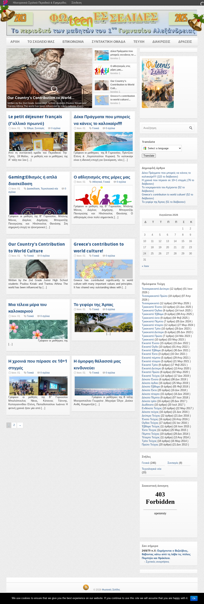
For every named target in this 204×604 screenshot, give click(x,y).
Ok (193, 598)
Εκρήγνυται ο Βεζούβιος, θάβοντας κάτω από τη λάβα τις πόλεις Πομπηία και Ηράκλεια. (166, 554)
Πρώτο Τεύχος (150, 444)
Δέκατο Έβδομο (151, 386)
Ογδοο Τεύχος (150, 422)
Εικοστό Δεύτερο (151, 368)
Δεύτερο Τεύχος (151, 415)
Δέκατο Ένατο (150, 379)
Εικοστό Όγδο (150, 346)
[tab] (115, 55)
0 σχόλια (55, 128)
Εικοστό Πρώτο (150, 372)
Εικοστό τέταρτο (151, 361)
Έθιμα (30, 128)
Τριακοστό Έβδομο (153, 314)
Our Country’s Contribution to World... (40, 98)
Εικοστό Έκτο (150, 353)
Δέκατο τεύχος (150, 411)
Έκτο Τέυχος (149, 429)
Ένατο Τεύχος (150, 419)
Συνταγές (39, 128)
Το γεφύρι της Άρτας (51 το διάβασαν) (163, 201)
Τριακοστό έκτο (151, 317)
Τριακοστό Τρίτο (151, 328)
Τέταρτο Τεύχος (151, 437)
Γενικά (95, 128)
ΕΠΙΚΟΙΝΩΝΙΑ (73, 42)
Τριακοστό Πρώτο (152, 335)
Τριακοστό (148, 339)
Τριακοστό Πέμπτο (152, 321)
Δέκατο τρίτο (149, 401)
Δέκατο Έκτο (149, 390)
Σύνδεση (76, 2)
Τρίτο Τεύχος (149, 440)
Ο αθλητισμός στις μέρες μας (102, 177)
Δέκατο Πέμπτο (151, 397)
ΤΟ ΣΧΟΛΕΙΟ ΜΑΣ (41, 42)
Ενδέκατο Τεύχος (152, 408)
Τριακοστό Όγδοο (152, 310)
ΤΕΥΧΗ (138, 42)
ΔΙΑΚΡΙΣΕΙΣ (161, 42)
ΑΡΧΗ (15, 42)
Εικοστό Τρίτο (150, 364)
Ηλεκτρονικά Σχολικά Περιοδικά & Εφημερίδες (39, 2)
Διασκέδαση (33, 188)
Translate (148, 155)
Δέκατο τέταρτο (151, 393)
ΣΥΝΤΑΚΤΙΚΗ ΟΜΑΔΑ (109, 42)
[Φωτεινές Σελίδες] (102, 22)
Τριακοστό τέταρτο (152, 325)
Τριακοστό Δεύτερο (153, 332)
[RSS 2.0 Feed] (86, 589)
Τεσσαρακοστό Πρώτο (154, 295)
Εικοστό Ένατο (150, 343)
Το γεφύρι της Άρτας (93, 304)
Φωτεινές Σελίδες (111, 589)
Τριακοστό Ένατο (152, 306)
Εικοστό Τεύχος (151, 375)
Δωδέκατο (148, 404)
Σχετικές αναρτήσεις (157, 561)
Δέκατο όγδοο (150, 382)
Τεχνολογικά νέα (49, 188)
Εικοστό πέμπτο (151, 357)
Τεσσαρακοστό (150, 303)
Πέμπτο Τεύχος (150, 433)
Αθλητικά (97, 181)
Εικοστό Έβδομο (151, 350)
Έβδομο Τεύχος (151, 426)
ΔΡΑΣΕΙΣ (185, 42)
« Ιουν (145, 266)
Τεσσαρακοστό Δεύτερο (155, 288)
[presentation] (115, 55)
